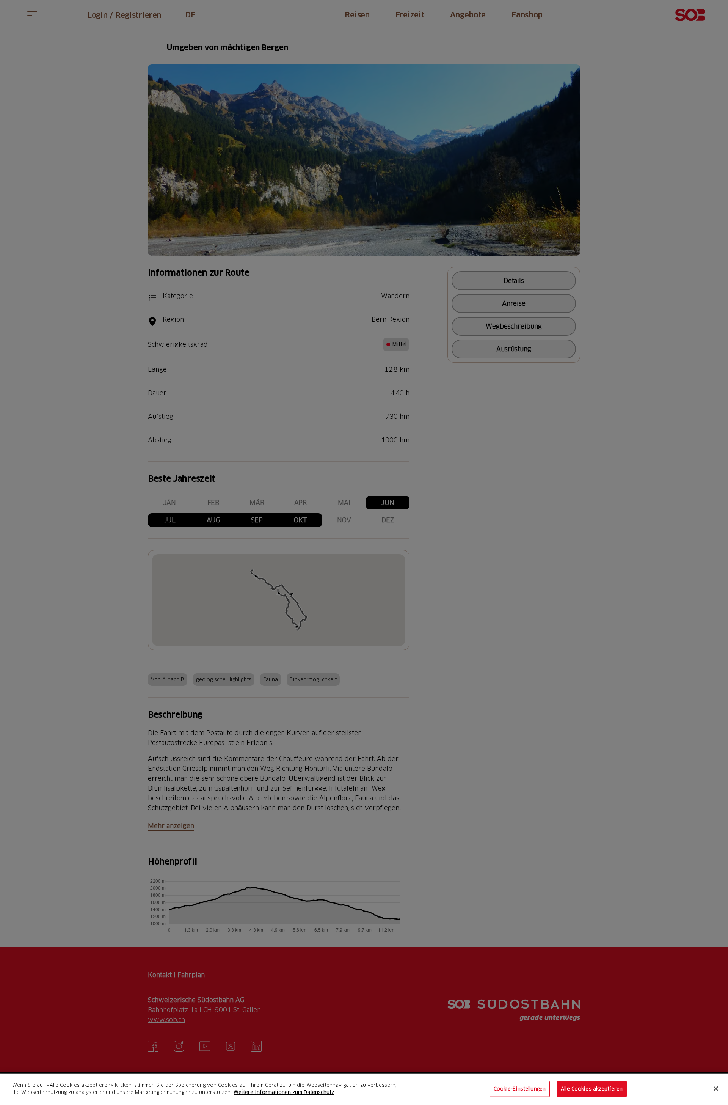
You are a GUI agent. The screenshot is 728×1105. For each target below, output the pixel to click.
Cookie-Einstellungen (520, 1088)
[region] (364, 1089)
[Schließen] (716, 1088)
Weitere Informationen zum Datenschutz (284, 1092)
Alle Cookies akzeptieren (592, 1088)
